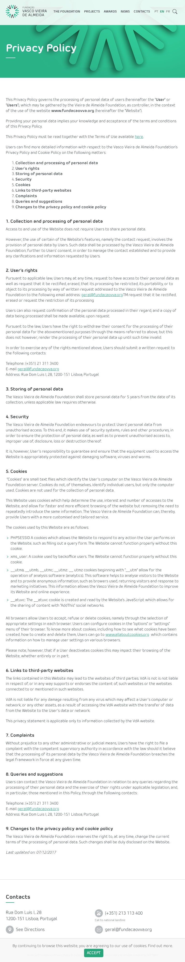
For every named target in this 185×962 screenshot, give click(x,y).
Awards (110, 11)
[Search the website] (175, 12)
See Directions (30, 929)
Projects (92, 11)
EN (162, 11)
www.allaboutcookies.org (127, 635)
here (139, 137)
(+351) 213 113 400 (123, 913)
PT (156, 11)
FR (168, 11)
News (125, 11)
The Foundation (66, 11)
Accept (93, 953)
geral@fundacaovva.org (102, 295)
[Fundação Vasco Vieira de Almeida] (26, 11)
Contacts (142, 11)
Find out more (160, 946)
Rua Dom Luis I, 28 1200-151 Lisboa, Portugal (31, 915)
